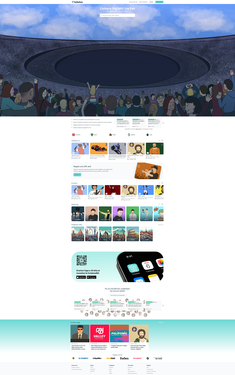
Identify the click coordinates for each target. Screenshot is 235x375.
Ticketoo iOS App (75, 367)
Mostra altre (117, 314)
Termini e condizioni (151, 371)
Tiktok (91, 367)
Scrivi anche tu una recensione (117, 295)
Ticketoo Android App (76, 369)
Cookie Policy (150, 373)
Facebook (92, 371)
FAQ (148, 367)
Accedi (151, 2)
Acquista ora (77, 174)
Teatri (110, 371)
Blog (129, 369)
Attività (110, 373)
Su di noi (130, 367)
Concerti (111, 367)
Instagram (92, 369)
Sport (110, 369)
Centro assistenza (143, 2)
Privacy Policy (150, 369)
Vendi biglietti (159, 2)
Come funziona (131, 371)
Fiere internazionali (132, 373)
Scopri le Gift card (133, 2)
